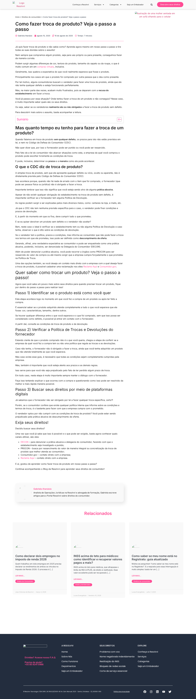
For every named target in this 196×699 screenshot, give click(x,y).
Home (64, 651)
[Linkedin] (157, 691)
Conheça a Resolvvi (81, 4)
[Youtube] (163, 691)
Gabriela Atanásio (42, 489)
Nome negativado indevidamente (117, 656)
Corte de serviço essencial (113, 671)
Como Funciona (69, 661)
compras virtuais (45, 66)
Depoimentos (68, 666)
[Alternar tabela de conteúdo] (118, 119)
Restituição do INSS (109, 661)
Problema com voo (110, 651)
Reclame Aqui (90, 266)
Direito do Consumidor (25, 581)
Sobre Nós (66, 656)
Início (17, 17)
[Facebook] (145, 691)
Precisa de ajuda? (34, 663)
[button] (151, 4)
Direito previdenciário (82, 585)
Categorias (114, 4)
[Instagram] (151, 691)
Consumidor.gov (108, 266)
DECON (24, 442)
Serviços (97, 4)
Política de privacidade (122, 692)
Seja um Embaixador (135, 4)
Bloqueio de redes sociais (113, 666)
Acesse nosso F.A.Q (45, 657)
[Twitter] (170, 691)
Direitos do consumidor (31, 17)
